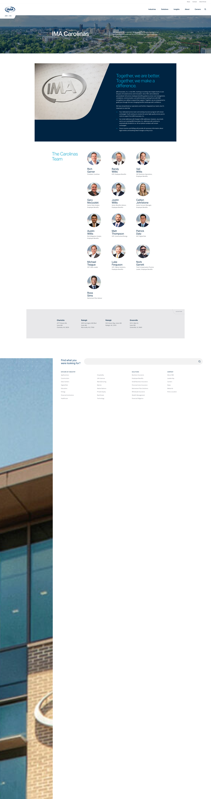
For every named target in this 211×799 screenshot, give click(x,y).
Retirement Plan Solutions (140, 388)
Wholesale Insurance (138, 392)
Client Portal (202, 1)
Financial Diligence (137, 398)
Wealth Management (138, 395)
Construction (65, 378)
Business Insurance (138, 375)
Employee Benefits (137, 378)
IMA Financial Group (10, 9)
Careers (198, 9)
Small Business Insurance (140, 382)
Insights (177, 9)
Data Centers (65, 382)
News (188, 1)
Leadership (170, 378)
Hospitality (100, 375)
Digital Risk (64, 385)
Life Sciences (101, 378)
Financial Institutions (67, 395)
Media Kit (170, 388)
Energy (63, 392)
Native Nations (101, 388)
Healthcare (64, 398)
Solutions (164, 9)
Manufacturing (101, 382)
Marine (99, 385)
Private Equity (101, 392)
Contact (194, 1)
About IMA (170, 375)
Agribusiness (65, 375)
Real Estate (100, 395)
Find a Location (172, 392)
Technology (100, 398)
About (187, 9)
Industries (152, 9)
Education (64, 388)
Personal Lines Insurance (139, 385)
